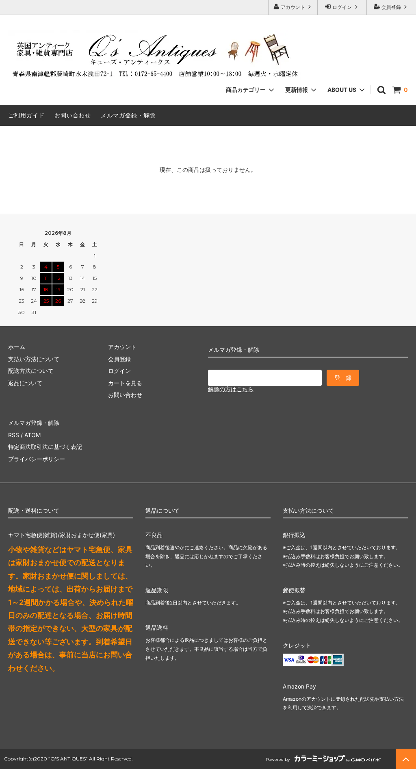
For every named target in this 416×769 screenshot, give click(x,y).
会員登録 (391, 7)
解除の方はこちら (231, 389)
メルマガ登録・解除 (128, 115)
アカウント (293, 7)
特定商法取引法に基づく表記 (45, 446)
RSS (13, 434)
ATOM (32, 434)
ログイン (342, 7)
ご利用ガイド (26, 115)
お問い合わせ (72, 115)
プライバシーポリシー (36, 458)
